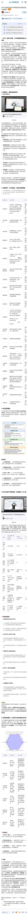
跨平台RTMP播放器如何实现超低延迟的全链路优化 (16, 27)
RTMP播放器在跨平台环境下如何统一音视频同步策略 (16, 30)
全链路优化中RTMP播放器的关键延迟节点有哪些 (16, 32)
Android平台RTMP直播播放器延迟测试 (12, 114)
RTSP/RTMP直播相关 (17, 18)
